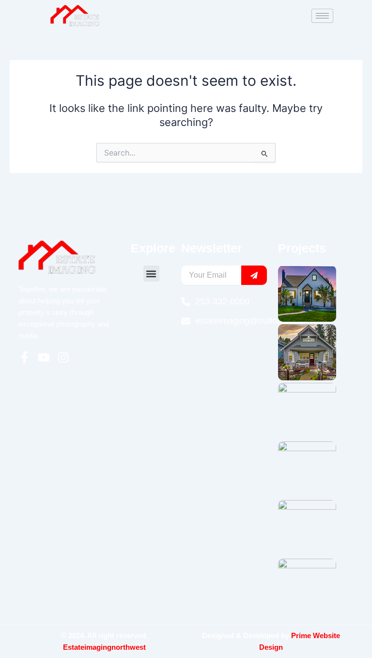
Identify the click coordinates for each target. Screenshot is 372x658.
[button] (151, 274)
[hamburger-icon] (322, 16)
